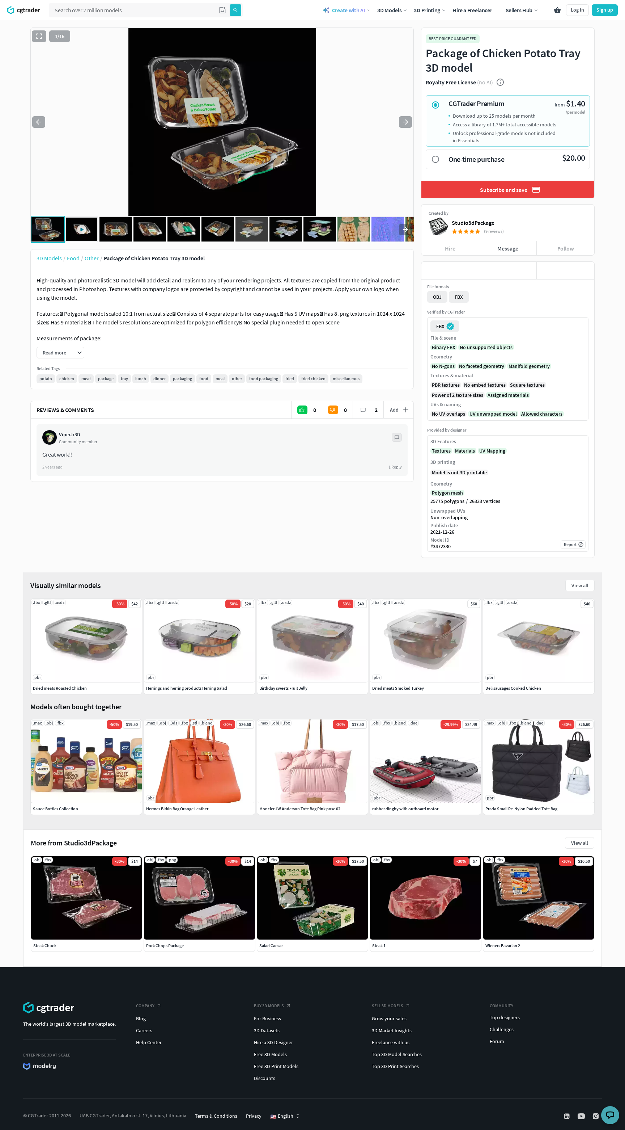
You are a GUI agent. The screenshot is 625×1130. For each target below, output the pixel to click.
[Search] (235, 10)
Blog (141, 1018)
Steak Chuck (44, 945)
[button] (222, 10)
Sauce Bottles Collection (55, 808)
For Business (267, 1018)
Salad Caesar (271, 945)
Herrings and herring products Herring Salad (186, 688)
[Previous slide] (38, 122)
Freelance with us (390, 1042)
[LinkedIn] (567, 1116)
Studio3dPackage (473, 222)
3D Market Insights (392, 1030)
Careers (144, 1030)
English (281, 1116)
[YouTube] (582, 1116)
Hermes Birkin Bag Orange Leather (177, 808)
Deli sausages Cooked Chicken (513, 688)
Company (145, 1005)
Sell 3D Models (387, 1005)
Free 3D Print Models (276, 1066)
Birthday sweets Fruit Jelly (283, 688)
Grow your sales (389, 1018)
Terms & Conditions (216, 1116)
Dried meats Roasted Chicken (60, 688)
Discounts (264, 1078)
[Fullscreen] (39, 36)
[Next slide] (405, 122)
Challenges (502, 1029)
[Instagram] (596, 1116)
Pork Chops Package (165, 945)
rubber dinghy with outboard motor (405, 808)
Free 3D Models (270, 1054)
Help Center (149, 1042)
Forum (497, 1041)
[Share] (565, 270)
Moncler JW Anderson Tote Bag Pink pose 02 (299, 808)
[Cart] (557, 10)
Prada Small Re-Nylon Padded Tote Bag (521, 808)
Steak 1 (379, 945)
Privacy (254, 1116)
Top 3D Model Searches (397, 1054)
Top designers (505, 1017)
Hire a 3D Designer (273, 1042)
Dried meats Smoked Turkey (398, 688)
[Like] (450, 270)
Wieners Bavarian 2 (502, 945)
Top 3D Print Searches (395, 1066)
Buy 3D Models (269, 1005)
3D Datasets (267, 1030)
